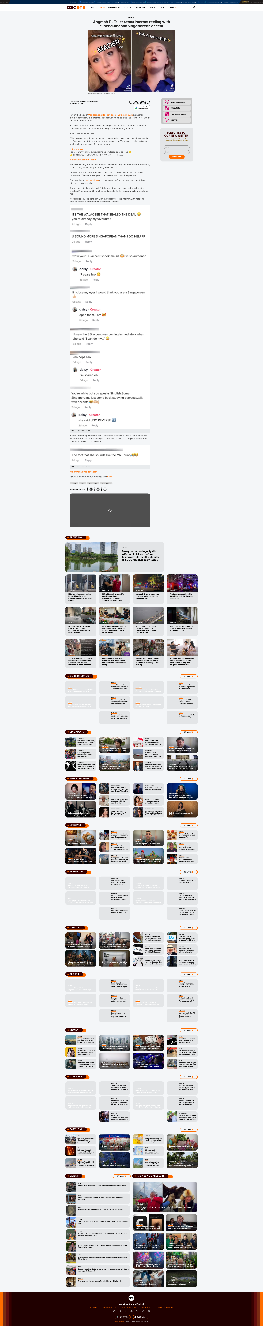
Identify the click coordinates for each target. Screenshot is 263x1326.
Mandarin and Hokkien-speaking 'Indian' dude (110, 115)
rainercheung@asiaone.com (83, 472)
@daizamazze (77, 149)
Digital (74, 483)
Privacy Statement (129, 1307)
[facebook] (131, 102)
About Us (93, 1307)
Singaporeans (106, 483)
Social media (93, 483)
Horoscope (140, 7)
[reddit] (144, 102)
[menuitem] (92, 7)
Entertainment (114, 7)
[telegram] (138, 102)
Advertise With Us (109, 1307)
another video (92, 180)
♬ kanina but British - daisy (83, 159)
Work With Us (147, 1307)
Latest (92, 7)
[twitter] (134, 102)
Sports (163, 7)
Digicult (152, 7)
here (109, 476)
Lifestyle (127, 7)
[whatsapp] (141, 102)
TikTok (82, 483)
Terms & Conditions (165, 1307)
